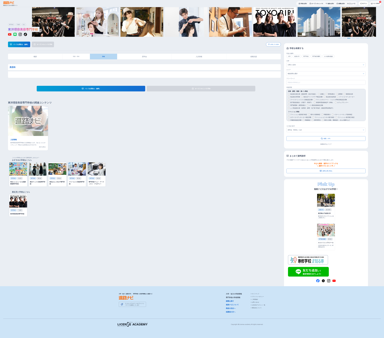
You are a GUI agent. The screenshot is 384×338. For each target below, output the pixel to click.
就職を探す (230, 301)
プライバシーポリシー (258, 296)
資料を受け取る (327, 171)
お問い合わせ (255, 302)
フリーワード (290, 78)
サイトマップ (255, 293)
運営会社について (257, 308)
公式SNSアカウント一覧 (258, 305)
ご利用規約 (255, 299)
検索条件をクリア (326, 144)
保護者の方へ (231, 312)
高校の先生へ (231, 308)
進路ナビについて (232, 305)
